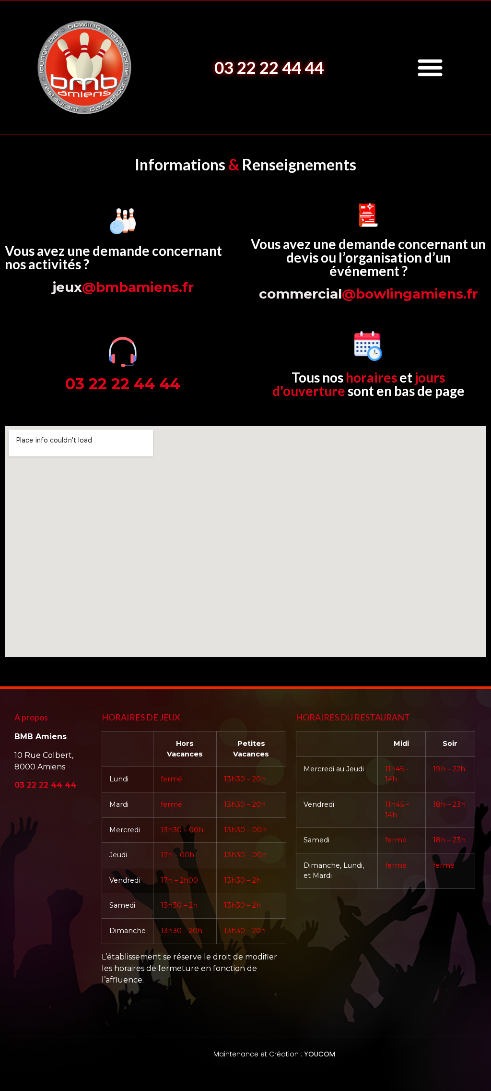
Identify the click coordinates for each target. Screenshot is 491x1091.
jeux (123, 287)
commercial (368, 294)
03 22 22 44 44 (269, 67)
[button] (430, 67)
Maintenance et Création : (274, 1054)
